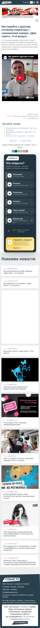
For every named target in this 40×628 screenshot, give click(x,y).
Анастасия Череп (32, 116)
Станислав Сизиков (19, 116)
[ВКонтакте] (13, 151)
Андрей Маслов (32, 114)
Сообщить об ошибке (21, 584)
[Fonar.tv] (6, 2)
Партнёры (6, 589)
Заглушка (20, 587)
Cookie (24, 606)
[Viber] (27, 151)
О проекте (6, 587)
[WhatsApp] (18, 151)
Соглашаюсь (20, 622)
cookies (20, 600)
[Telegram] (21, 151)
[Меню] (37, 2)
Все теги (10, 584)
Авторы (13, 587)
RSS (4, 584)
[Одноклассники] (24, 151)
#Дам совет (13, 141)
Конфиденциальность (10, 592)
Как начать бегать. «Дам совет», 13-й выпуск (20, 136)
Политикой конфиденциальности (22, 617)
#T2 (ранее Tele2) (25, 141)
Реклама (14, 589)
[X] (16, 151)
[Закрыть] (37, 20)
